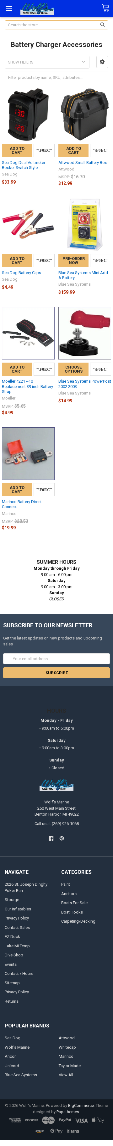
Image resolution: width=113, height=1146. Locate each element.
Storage (12, 899)
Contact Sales (17, 927)
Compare (44, 150)
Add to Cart (17, 150)
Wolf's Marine (17, 1047)
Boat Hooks (72, 912)
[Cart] (107, 8)
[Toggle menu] (8, 8)
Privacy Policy (17, 918)
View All (66, 1074)
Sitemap (12, 982)
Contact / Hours (19, 973)
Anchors (69, 893)
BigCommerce (81, 1105)
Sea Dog (12, 1038)
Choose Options (74, 369)
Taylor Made (70, 1065)
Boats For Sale (74, 902)
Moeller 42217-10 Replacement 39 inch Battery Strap (27, 386)
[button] (102, 62)
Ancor (10, 1056)
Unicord (12, 1065)
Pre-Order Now (73, 260)
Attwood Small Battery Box (82, 162)
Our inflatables (18, 909)
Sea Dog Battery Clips (21, 272)
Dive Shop (14, 955)
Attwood (67, 1038)
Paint (65, 884)
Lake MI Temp (17, 946)
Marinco (66, 1056)
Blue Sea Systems (21, 1074)
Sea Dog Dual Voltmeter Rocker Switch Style (23, 165)
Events (11, 964)
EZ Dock (12, 936)
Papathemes (67, 1111)
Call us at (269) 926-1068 (57, 823)
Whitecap (67, 1047)
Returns (12, 1001)
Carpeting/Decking (78, 921)
